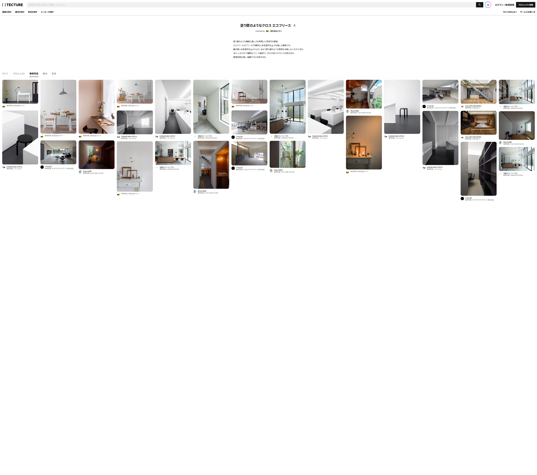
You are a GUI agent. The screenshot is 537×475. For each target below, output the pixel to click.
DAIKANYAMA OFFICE (14, 167)
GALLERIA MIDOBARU (473, 106)
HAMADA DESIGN (173, 169)
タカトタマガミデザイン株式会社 (63, 168)
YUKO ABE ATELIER (96, 173)
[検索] (479, 5)
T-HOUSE (48, 166)
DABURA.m (476, 108)
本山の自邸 (87, 171)
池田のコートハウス (167, 167)
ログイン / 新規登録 (504, 5)
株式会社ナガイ (19, 105)
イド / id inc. (18, 169)
